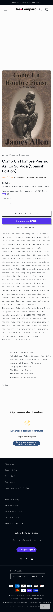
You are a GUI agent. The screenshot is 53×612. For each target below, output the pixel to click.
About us (9, 464)
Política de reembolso (31, 598)
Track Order (11, 470)
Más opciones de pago (26, 227)
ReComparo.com (23, 595)
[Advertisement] (26, 40)
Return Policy (12, 499)
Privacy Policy (13, 517)
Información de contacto (37, 606)
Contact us (10, 482)
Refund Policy (12, 505)
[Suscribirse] (40, 540)
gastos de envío (12, 186)
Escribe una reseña (36, 178)
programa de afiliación (17, 488)
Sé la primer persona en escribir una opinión (26, 443)
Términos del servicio (40, 602)
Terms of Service (14, 523)
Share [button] (7, 385)
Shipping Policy (13, 511)
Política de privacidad (16, 602)
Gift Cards (10, 476)
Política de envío (15, 606)
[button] (5, 9)
